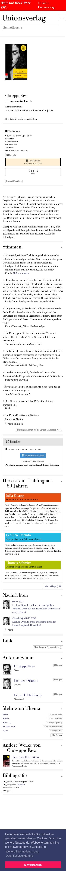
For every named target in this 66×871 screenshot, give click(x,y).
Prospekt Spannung (55, 723)
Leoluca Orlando (26, 681)
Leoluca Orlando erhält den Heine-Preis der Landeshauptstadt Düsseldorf (34, 622)
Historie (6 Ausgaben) (13, 181)
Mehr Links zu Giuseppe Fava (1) (48, 647)
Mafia (5, 730)
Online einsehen (21, 273)
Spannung (7, 722)
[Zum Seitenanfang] (61, 247)
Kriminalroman (9, 726)
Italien (5, 714)
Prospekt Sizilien (56, 719)
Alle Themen (57, 735)
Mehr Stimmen (14, 423)
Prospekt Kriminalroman (53, 727)
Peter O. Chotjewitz (28, 695)
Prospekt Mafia (57, 731)
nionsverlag (24, 18)
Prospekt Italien (56, 714)
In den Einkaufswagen (34, 455)
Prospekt (59, 665)
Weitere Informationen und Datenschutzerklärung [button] (22, 853)
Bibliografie (11, 155)
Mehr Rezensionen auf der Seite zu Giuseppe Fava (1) (39, 430)
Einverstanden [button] (33, 864)
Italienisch (21, 784)
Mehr (9, 629)
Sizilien (6, 718)
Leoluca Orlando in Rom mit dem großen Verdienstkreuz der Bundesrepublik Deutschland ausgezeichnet (36, 606)
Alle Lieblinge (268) (53, 586)
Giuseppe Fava (24, 666)
